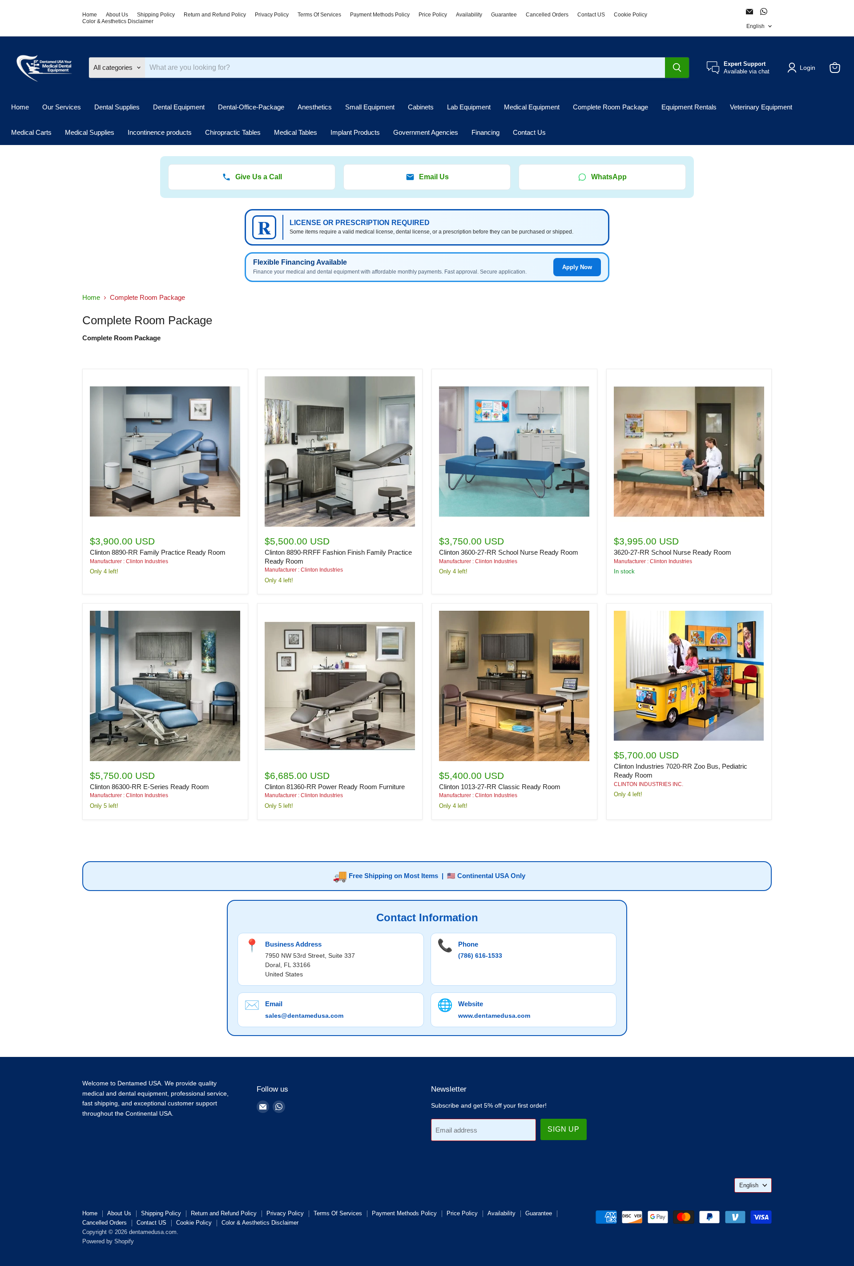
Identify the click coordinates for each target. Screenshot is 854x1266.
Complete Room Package (610, 107)
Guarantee (504, 15)
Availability (469, 15)
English (755, 26)
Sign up (564, 1129)
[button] (802, 67)
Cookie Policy (630, 15)
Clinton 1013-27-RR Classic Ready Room (499, 786)
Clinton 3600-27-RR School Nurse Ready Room (508, 552)
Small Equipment (370, 107)
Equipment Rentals (689, 107)
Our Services (61, 107)
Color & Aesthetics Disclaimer (117, 21)
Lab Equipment (469, 107)
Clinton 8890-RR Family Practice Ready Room (158, 552)
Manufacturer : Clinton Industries (129, 561)
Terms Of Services (319, 15)
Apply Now (577, 267)
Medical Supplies (89, 132)
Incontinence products (160, 132)
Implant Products (355, 132)
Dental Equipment (179, 107)
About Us (117, 15)
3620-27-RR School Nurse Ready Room (672, 552)
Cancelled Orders (547, 15)
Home (89, 15)
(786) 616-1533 (480, 955)
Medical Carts (31, 132)
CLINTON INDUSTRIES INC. (648, 784)
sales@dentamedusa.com (304, 1015)
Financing (485, 132)
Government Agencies (425, 132)
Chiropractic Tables (233, 132)
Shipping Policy (156, 15)
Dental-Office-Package (251, 107)
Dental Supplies (117, 107)
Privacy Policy (272, 15)
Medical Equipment (532, 107)
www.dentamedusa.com (494, 1015)
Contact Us (529, 132)
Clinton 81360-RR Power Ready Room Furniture (335, 786)
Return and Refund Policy (215, 15)
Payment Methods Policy (380, 15)
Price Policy (433, 15)
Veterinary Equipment (761, 107)
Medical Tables (295, 132)
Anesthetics (315, 107)
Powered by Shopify (108, 1241)
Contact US (591, 15)
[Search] (677, 67)
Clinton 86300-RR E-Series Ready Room (149, 786)
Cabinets (421, 107)
